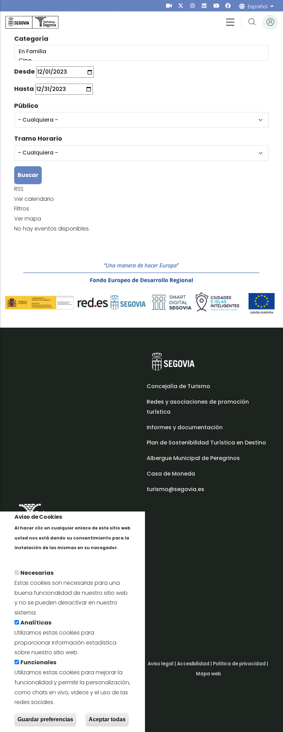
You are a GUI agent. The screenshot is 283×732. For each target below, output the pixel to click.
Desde (24, 71)
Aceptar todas (107, 719)
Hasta (24, 88)
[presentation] (169, 5)
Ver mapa (27, 219)
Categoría (31, 38)
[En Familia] (141, 51)
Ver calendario (34, 199)
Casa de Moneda (171, 474)
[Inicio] (32, 22)
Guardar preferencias (45, 719)
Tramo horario (38, 138)
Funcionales (38, 662)
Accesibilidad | (195, 663)
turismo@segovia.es (175, 489)
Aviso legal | (162, 663)
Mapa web (208, 673)
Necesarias (36, 573)
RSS (18, 189)
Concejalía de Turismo (178, 386)
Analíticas (35, 623)
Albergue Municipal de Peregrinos (193, 458)
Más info (26, 557)
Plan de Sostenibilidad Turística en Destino (206, 443)
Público (26, 105)
